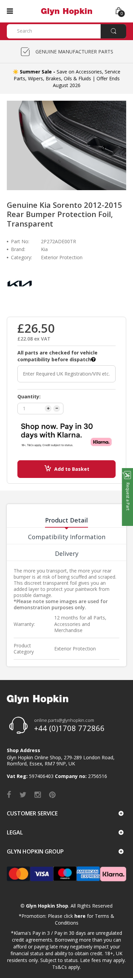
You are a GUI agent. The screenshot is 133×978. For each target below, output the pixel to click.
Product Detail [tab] (66, 520)
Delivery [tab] (66, 553)
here (80, 916)
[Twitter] (22, 794)
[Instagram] (37, 794)
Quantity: (29, 396)
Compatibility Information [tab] (66, 537)
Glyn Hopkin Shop (47, 905)
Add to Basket (71, 469)
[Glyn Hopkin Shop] (66, 10)
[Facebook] (9, 794)
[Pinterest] (52, 794)
